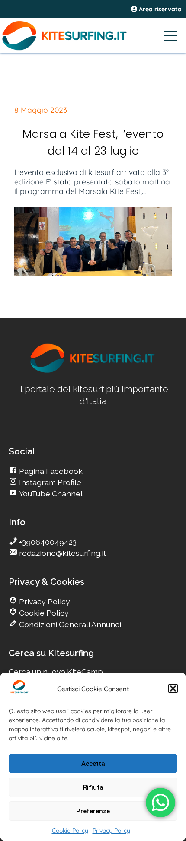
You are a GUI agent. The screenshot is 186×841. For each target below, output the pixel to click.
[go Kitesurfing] (93, 371)
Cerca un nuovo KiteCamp (56, 671)
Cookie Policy (70, 831)
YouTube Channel (50, 493)
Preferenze (93, 811)
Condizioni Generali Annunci (69, 624)
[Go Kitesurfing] (93, 35)
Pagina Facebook (50, 471)
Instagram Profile (49, 482)
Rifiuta (93, 787)
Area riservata (159, 9)
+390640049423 (47, 541)
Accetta (93, 764)
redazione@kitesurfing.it (61, 553)
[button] (173, 688)
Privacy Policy (111, 831)
